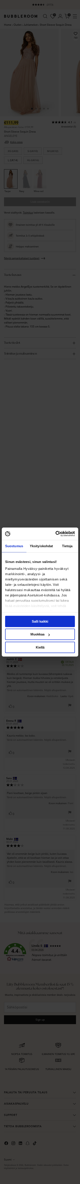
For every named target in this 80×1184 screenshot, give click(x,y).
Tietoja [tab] (67, 546)
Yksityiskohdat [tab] (41, 546)
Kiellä (40, 647)
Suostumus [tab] (14, 546)
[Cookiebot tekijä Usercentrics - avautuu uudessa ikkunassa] (56, 534)
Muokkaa (37, 634)
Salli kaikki (40, 621)
